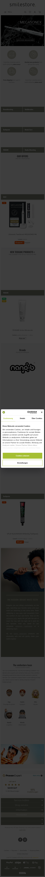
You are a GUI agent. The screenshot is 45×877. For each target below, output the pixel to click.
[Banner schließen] (41, 412)
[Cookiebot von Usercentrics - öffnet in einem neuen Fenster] (28, 412)
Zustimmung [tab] (8, 418)
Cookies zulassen (22, 456)
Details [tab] (22, 418)
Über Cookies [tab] (37, 418)
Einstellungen (22, 463)
